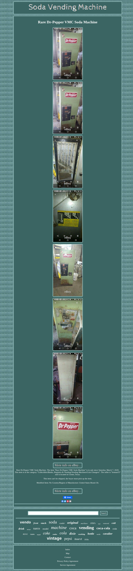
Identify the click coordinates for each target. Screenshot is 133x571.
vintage (54, 538)
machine (59, 527)
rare (32, 534)
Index (67, 549)
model (45, 528)
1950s (86, 540)
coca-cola (103, 528)
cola (63, 533)
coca (72, 528)
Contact (68, 557)
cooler (62, 523)
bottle (91, 533)
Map (67, 553)
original (72, 522)
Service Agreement (67, 565)
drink (21, 528)
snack (43, 523)
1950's (92, 523)
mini (25, 534)
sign (99, 523)
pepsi (68, 539)
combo (55, 534)
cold (114, 523)
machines (84, 523)
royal (38, 534)
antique (29, 529)
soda (53, 522)
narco (36, 528)
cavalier (107, 533)
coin (115, 528)
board (78, 539)
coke (46, 533)
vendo (25, 522)
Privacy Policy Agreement (67, 561)
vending (86, 527)
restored (106, 523)
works (98, 534)
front (36, 523)
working (81, 534)
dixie (72, 533)
